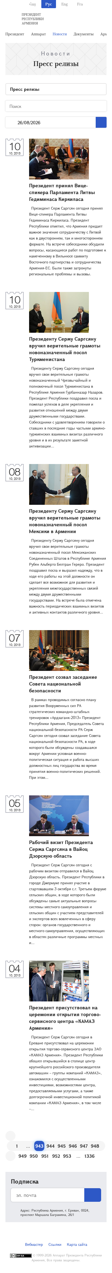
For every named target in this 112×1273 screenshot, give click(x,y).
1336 (90, 1156)
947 (84, 1146)
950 (34, 1156)
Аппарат (38, 33)
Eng (64, 4)
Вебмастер (34, 1244)
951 (45, 1156)
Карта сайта (77, 1244)
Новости (60, 33)
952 (56, 1156)
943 (39, 1146)
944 (50, 1146)
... (11, 122)
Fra (80, 4)
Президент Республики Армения (33, 18)
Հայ (32, 4)
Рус (48, 4)
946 (73, 1146)
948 (95, 1146)
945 (62, 1146)
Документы (84, 33)
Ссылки (54, 1244)
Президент (14, 33)
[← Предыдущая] (10, 1136)
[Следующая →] (10, 1156)
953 (67, 1156)
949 (22, 1156)
